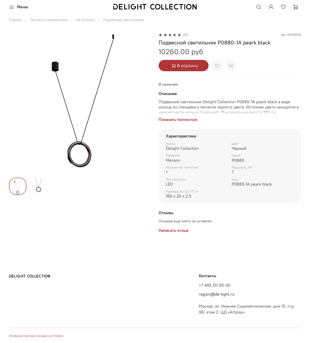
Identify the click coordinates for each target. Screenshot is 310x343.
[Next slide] (144, 103)
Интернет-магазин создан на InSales (36, 336)
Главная (15, 19)
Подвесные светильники (123, 19)
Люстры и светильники (49, 19)
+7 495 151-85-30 (214, 285)
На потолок (85, 19)
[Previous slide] (16, 103)
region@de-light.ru (216, 294)
